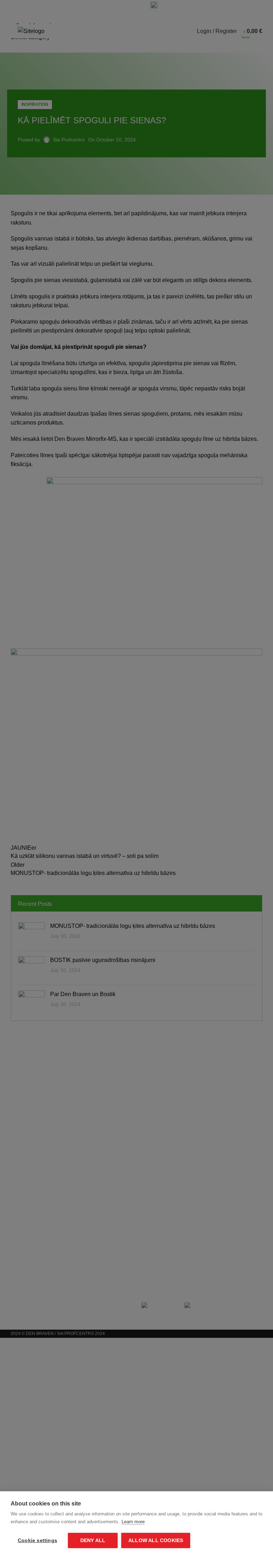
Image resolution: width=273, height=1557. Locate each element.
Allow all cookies (155, 1540)
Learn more (133, 1521)
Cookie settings (37, 1540)
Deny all (93, 1540)
